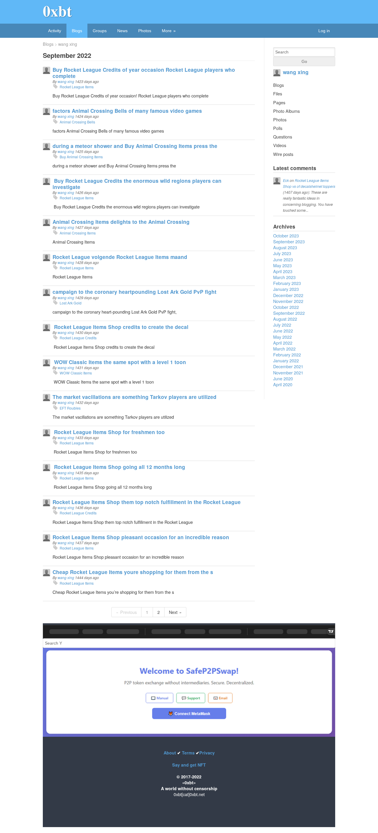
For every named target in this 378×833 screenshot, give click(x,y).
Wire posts (283, 154)
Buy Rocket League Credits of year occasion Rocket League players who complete (144, 72)
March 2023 (284, 277)
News (122, 30)
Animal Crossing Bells (77, 121)
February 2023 (287, 283)
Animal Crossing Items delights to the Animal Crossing (121, 221)
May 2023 (282, 265)
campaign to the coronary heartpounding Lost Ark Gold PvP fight (134, 291)
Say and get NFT (189, 765)
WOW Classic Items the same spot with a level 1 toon (119, 362)
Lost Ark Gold (71, 302)
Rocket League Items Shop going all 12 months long (119, 466)
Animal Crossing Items (78, 232)
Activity (54, 30)
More (167, 30)
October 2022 (286, 307)
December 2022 (288, 295)
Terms (188, 753)
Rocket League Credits (78, 337)
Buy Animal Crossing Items (81, 156)
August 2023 (285, 247)
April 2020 (282, 384)
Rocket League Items (77, 86)
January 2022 (286, 360)
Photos (144, 30)
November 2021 (288, 372)
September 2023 (289, 241)
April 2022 (282, 343)
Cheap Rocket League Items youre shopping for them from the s (133, 572)
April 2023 (282, 271)
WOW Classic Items (76, 372)
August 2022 (285, 319)
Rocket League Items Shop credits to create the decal (120, 326)
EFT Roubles (70, 407)
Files (277, 93)
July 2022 (282, 325)
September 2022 (289, 313)
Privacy (207, 753)
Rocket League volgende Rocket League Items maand (120, 256)
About (170, 753)
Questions (282, 136)
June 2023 (283, 259)
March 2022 (284, 348)
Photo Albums (286, 111)
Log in (324, 30)
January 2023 (286, 289)
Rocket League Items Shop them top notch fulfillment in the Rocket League (147, 502)
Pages (279, 102)
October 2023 (286, 235)
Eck (286, 180)
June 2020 (283, 378)
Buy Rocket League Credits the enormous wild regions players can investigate (137, 183)
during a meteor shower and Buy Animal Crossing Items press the (135, 145)
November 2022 (288, 301)
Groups (100, 30)
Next (173, 612)
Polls (277, 128)
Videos (279, 145)
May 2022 (282, 337)
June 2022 (283, 330)
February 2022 (287, 354)
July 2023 (282, 253)
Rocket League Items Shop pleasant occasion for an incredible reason (141, 537)
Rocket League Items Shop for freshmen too (109, 432)
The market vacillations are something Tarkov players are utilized (134, 396)
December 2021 (288, 366)
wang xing (67, 44)
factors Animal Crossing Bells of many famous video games (127, 110)
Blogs (77, 30)
